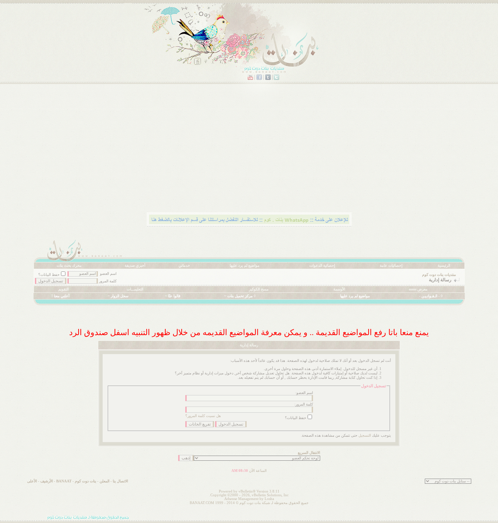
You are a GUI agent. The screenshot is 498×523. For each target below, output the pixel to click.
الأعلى (32, 481)
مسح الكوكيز (259, 289)
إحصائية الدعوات (322, 265)
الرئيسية (444, 265)
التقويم (63, 289)
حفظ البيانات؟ (49, 275)
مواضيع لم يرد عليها (245, 265)
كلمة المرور (108, 281)
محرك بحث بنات (69, 265)
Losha (269, 499)
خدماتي (184, 265)
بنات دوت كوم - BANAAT (76, 481)
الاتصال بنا (120, 481)
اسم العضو (108, 274)
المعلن (104, 481)
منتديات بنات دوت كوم (439, 275)
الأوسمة (339, 289)
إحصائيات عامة (391, 265)
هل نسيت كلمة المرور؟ (203, 416)
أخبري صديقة (135, 265)
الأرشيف (46, 481)
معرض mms (418, 289)
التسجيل (364, 435)
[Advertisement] (261, 157)
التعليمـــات (135, 289)
